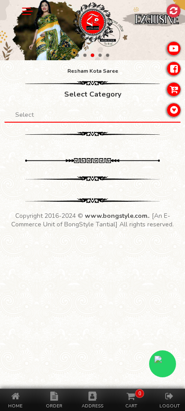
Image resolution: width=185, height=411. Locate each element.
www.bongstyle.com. (117, 216)
